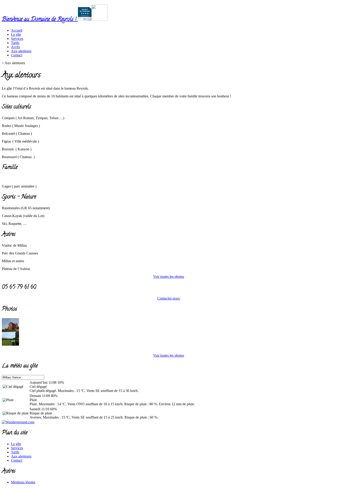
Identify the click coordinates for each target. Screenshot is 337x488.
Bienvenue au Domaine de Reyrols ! (40, 19)
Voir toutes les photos (168, 276)
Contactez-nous (168, 298)
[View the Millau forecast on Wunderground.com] (18, 422)
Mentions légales (23, 482)
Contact (16, 460)
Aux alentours (21, 456)
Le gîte (16, 444)
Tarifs (15, 452)
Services (17, 448)
